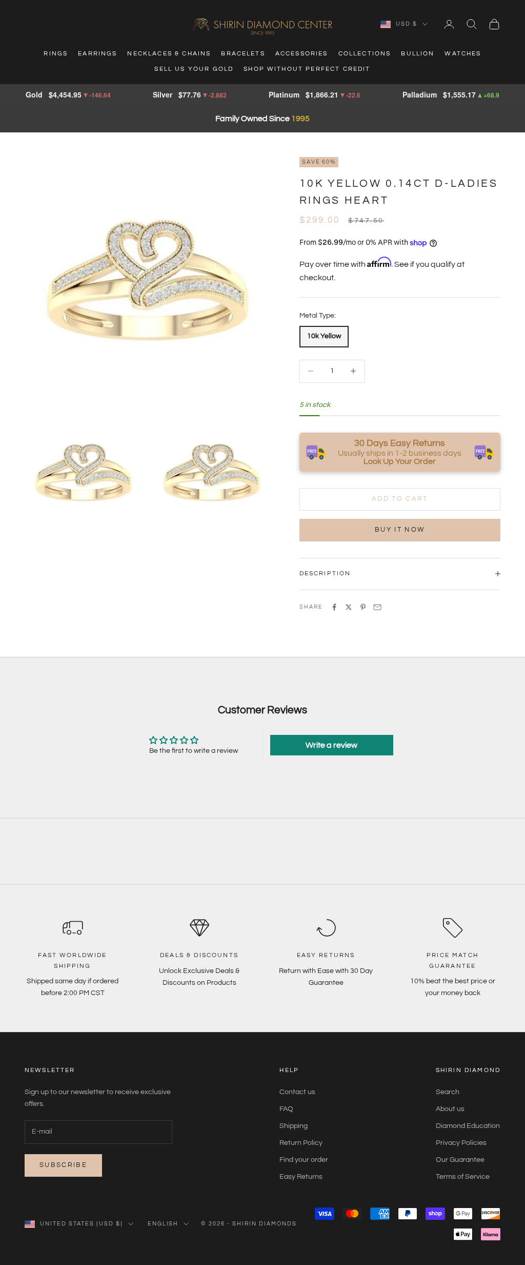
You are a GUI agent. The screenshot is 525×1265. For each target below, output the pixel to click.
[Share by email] (377, 607)
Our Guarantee (460, 1159)
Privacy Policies (461, 1142)
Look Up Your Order (400, 461)
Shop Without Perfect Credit (307, 69)
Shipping (293, 1126)
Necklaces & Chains (169, 53)
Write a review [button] (331, 745)
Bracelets (243, 53)
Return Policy (300, 1142)
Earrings (97, 53)
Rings (56, 53)
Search (447, 1092)
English (163, 1224)
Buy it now (400, 529)
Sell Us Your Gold (193, 69)
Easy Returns (300, 1176)
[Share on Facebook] (334, 607)
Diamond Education (468, 1126)
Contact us (297, 1092)
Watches (463, 53)
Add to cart (400, 498)
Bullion (417, 53)
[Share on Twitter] (349, 607)
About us (450, 1109)
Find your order (303, 1159)
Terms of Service (463, 1176)
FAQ (286, 1109)
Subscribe (63, 1165)
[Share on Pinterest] (363, 607)
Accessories (301, 53)
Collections (364, 53)
